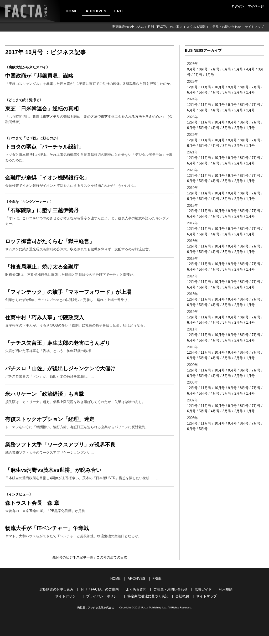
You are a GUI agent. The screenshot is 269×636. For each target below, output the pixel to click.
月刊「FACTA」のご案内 (165, 27)
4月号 (250, 69)
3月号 (227, 92)
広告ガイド (203, 589)
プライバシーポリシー (103, 596)
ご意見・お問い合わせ (225, 27)
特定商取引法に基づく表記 (147, 596)
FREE (119, 11)
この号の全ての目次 (111, 557)
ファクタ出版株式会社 (101, 607)
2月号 (198, 75)
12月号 (192, 87)
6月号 (227, 69)
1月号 (209, 75)
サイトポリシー (67, 596)
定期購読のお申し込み (128, 27)
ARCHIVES (96, 11)
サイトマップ (254, 27)
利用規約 (225, 589)
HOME (72, 11)
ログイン (238, 6)
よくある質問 (196, 27)
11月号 (206, 87)
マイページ (256, 6)
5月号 (238, 69)
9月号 (191, 69)
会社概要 (182, 596)
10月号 (219, 87)
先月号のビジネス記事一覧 (73, 557)
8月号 (203, 69)
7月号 (215, 69)
